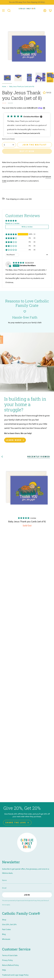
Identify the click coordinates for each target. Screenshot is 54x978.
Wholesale (6, 939)
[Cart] (50, 10)
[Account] (44, 10)
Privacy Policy (37, 901)
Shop (4, 919)
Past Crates (6, 929)
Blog (4, 934)
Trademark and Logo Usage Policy (15, 975)
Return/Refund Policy (10, 965)
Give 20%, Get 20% (9, 924)
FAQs (4, 970)
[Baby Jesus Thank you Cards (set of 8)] (27, 488)
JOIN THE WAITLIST (34, 144)
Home (4, 86)
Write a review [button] (27, 227)
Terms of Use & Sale (9, 955)
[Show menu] (3, 10)
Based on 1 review (12, 223)
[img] (19, 263)
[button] (9, 10)
